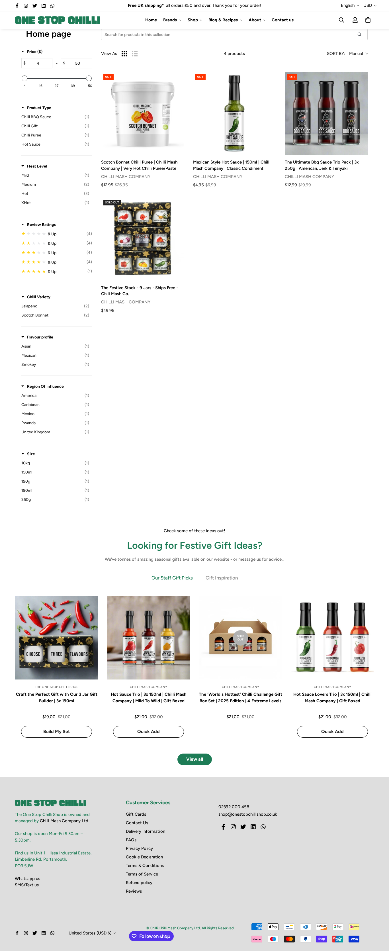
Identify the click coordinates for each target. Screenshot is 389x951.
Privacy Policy (139, 848)
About (255, 20)
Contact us (283, 20)
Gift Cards (136, 814)
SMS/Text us (27, 884)
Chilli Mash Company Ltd (64, 820)
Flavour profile (40, 337)
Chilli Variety (38, 297)
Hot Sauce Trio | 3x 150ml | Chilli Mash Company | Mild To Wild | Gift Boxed (149, 697)
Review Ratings (41, 224)
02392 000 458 (233, 806)
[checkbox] (55, 117)
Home (151, 20)
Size (31, 454)
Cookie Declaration (144, 857)
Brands (170, 20)
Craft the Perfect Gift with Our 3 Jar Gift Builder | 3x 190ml (56, 697)
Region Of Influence (45, 386)
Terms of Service (142, 874)
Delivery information (145, 831)
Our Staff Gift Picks (172, 578)
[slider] (24, 78)
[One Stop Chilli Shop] (57, 19)
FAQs (131, 839)
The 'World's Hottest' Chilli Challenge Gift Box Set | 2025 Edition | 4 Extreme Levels (240, 697)
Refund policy (139, 882)
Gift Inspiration (222, 578)
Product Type (39, 107)
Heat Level (37, 166)
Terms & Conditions (145, 865)
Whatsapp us (27, 878)
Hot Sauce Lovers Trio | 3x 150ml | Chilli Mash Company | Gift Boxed (332, 697)
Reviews (134, 891)
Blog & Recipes (223, 20)
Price (34, 51)
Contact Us (137, 822)
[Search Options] (362, 34)
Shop (193, 20)
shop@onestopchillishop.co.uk (247, 814)
